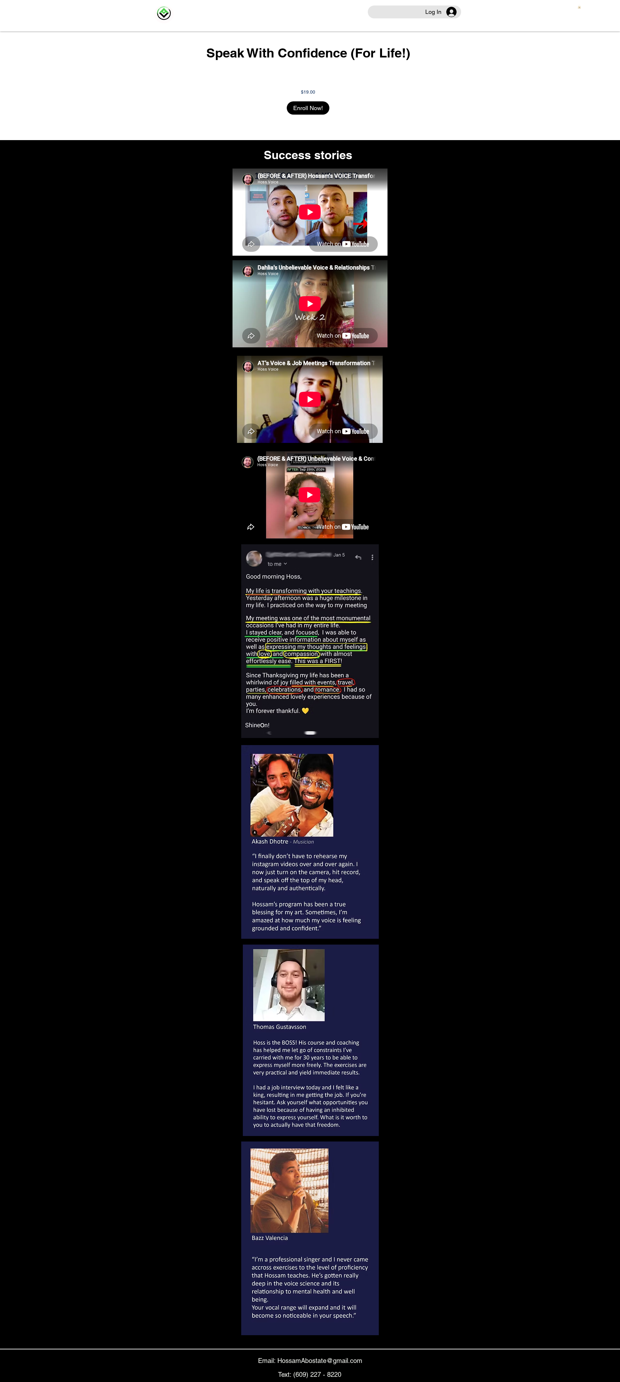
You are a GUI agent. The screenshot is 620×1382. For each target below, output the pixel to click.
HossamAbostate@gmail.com (319, 1361)
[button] (579, 7)
